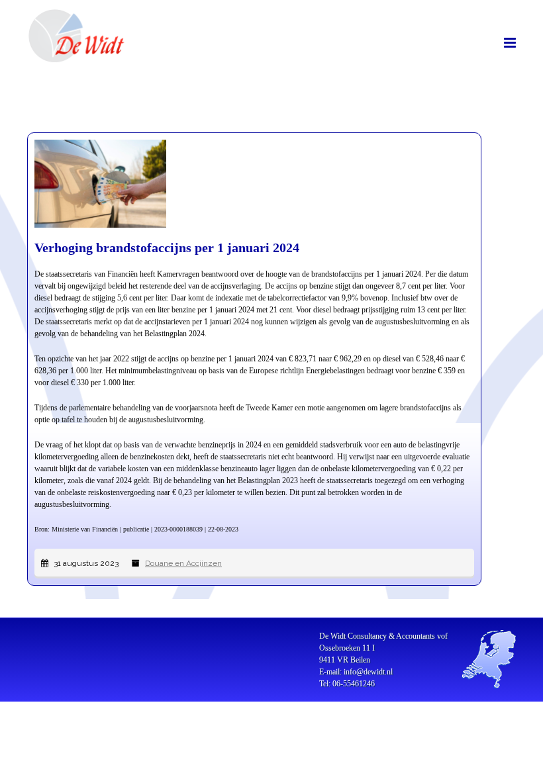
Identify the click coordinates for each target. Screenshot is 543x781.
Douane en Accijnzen (183, 563)
